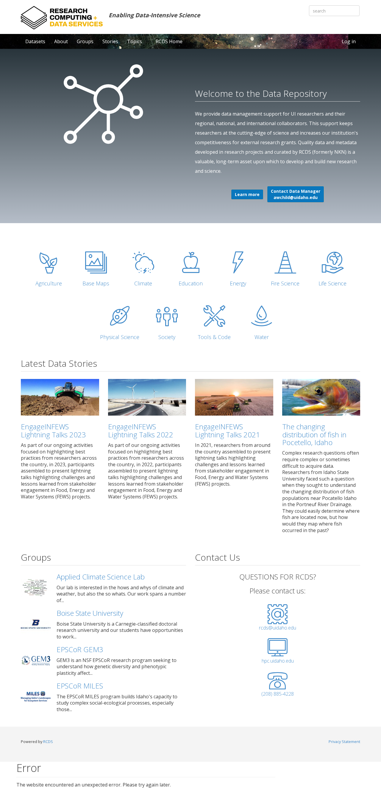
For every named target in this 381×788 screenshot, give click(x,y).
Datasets (35, 41)
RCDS (48, 741)
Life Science (332, 283)
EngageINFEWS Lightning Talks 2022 (140, 430)
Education (191, 283)
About (61, 41)
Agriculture (48, 283)
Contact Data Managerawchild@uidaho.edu (295, 194)
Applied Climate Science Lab (101, 577)
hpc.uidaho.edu (278, 661)
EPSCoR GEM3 (80, 649)
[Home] (62, 17)
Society (166, 337)
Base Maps (95, 283)
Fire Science (285, 283)
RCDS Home (169, 41)
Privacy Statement (344, 741)
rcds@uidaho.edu (277, 627)
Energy (238, 283)
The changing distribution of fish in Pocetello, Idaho (314, 434)
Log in (349, 41)
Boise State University (90, 613)
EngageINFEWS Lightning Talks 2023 (53, 430)
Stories (110, 41)
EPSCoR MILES (80, 686)
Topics (135, 41)
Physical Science (119, 337)
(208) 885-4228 (277, 694)
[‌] (278, 621)
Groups (85, 41)
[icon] (49, 262)
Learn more (247, 194)
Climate (143, 283)
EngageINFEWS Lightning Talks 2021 (227, 430)
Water (261, 337)
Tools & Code (214, 337)
